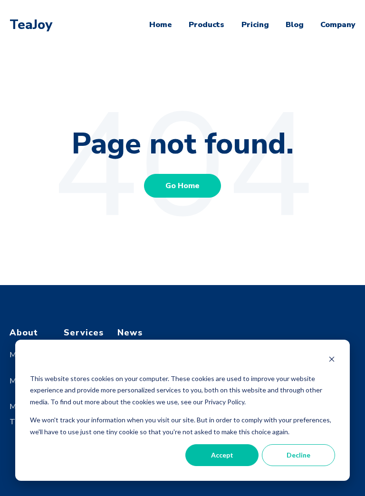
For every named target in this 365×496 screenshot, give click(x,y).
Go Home (182, 186)
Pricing (255, 24)
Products (206, 24)
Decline (298, 455)
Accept (222, 455)
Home (160, 24)
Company (337, 24)
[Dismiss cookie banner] (331, 360)
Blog (295, 24)
